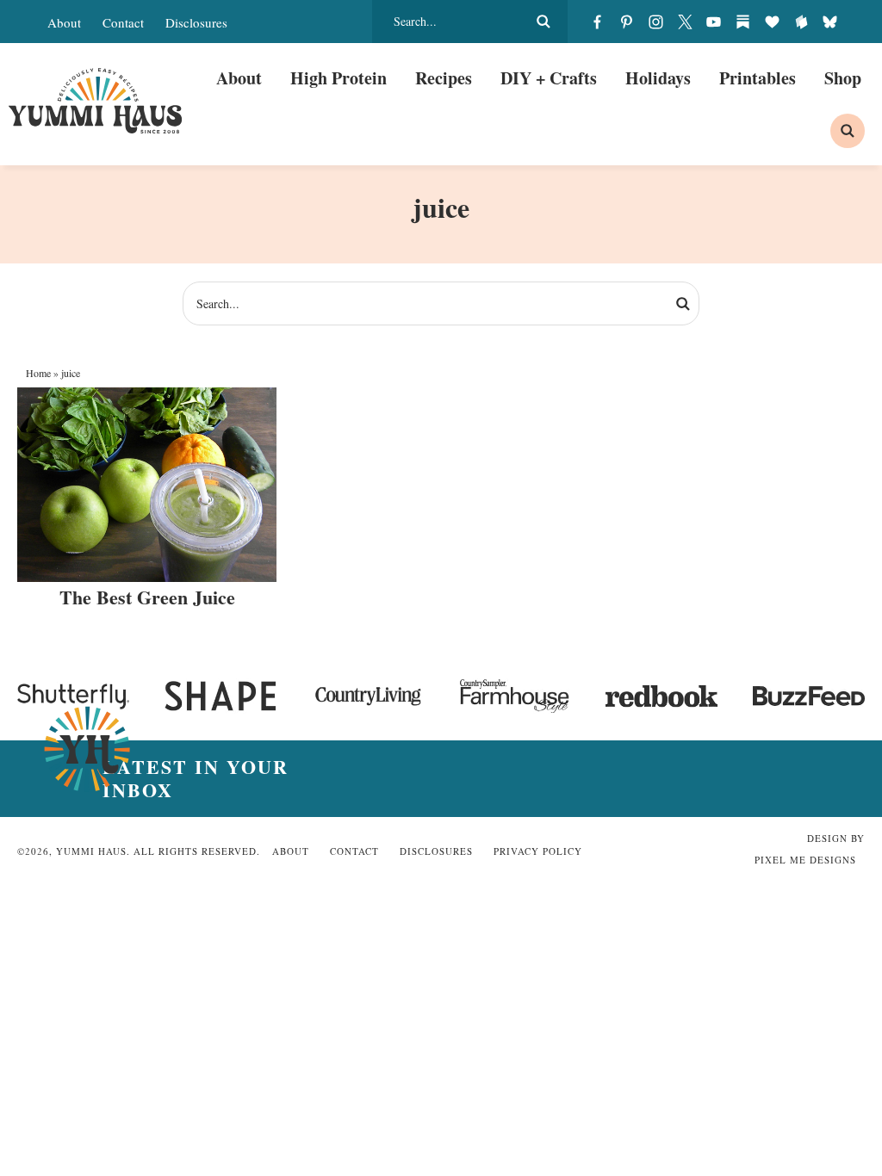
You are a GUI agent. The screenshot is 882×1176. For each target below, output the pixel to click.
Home (38, 373)
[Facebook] (598, 21)
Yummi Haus (95, 100)
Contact (123, 22)
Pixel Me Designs (805, 859)
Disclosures (196, 22)
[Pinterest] (627, 21)
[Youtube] (714, 21)
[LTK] (772, 21)
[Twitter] (685, 21)
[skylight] (801, 21)
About (64, 22)
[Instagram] (655, 21)
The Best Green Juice (147, 597)
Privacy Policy (538, 851)
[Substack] (743, 21)
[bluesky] (830, 21)
